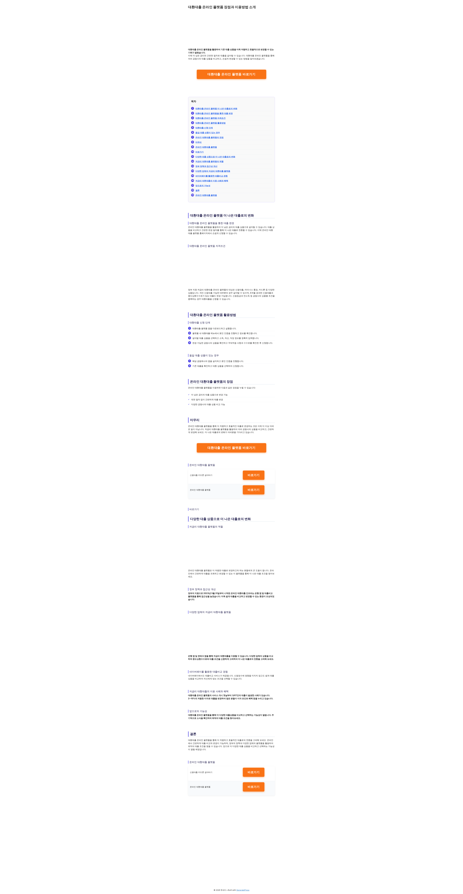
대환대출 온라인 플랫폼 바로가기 (231, 74)
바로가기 (254, 475)
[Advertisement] (231, 30)
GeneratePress (242, 890)
